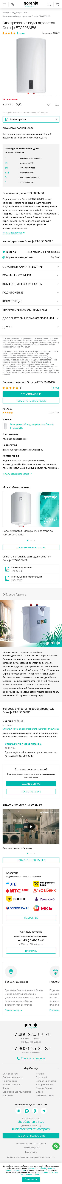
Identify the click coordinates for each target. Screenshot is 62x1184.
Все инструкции (18, 119)
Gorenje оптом (10, 1074)
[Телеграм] (44, 1111)
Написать (31, 951)
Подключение (10, 1081)
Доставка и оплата (13, 1077)
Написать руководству (31, 1136)
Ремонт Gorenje (44, 1088)
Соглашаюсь (31, 1179)
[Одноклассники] (35, 1111)
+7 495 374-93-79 (31, 1034)
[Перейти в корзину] (57, 4)
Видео (39, 1092)
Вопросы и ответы (46, 1081)
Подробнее (31, 918)
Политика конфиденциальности (31, 1143)
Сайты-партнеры (45, 1095)
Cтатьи (40, 1074)
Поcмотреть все (31, 791)
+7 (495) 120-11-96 (31, 940)
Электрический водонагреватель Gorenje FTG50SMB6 (31, 729)
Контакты (8, 1095)
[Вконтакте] (18, 1111)
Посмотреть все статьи (31, 547)
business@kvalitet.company (31, 1129)
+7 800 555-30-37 (31, 1048)
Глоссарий (41, 1077)
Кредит (6, 1088)
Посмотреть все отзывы (31, 401)
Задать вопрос (31, 784)
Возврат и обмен (45, 1084)
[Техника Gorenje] (31, 4)
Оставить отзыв (31, 394)
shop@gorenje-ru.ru (31, 1121)
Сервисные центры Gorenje (17, 1092)
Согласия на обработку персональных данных (39, 1173)
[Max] (27, 1111)
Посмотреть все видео (31, 860)
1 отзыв (21, 33)
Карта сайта (31, 1152)
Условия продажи (12, 1084)
